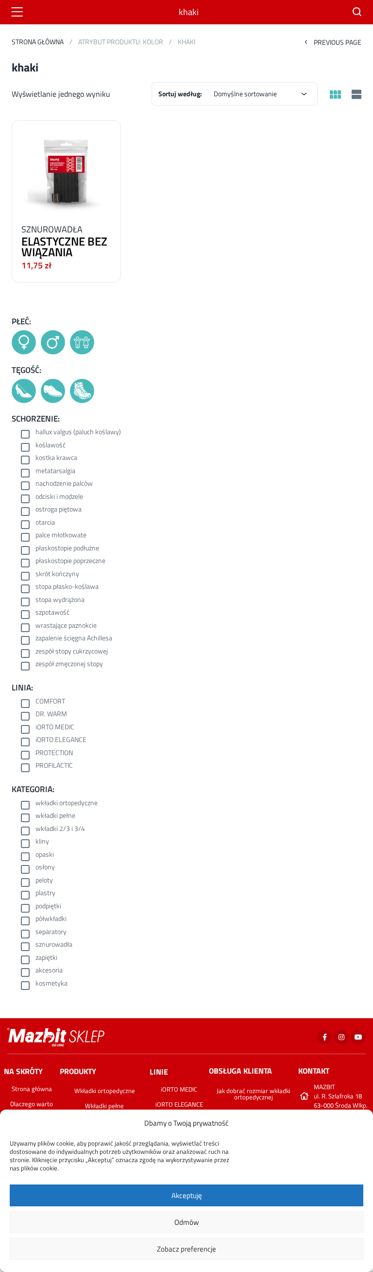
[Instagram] (341, 1037)
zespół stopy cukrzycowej (71, 652)
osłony (45, 868)
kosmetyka (51, 984)
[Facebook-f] (324, 1037)
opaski (44, 855)
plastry (45, 893)
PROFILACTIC (54, 766)
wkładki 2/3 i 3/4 (60, 829)
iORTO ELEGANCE (60, 740)
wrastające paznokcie (66, 626)
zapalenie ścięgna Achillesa (73, 639)
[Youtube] (358, 1037)
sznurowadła (53, 945)
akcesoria (49, 971)
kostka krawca (56, 458)
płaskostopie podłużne (67, 549)
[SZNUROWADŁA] (66, 169)
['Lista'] (355, 95)
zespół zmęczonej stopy (69, 664)
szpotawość (52, 613)
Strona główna (38, 41)
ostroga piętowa (58, 510)
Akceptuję (186, 1195)
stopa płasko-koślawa (67, 587)
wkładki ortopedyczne (66, 803)
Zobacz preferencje (186, 1248)
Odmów (186, 1222)
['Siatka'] (335, 95)
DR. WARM (51, 714)
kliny (42, 842)
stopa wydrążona (60, 600)
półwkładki (51, 919)
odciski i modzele (59, 497)
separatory (51, 932)
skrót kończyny (57, 574)
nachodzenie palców (64, 484)
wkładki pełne (55, 816)
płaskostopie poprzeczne (70, 561)
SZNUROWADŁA (52, 229)
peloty (44, 881)
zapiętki (46, 958)
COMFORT (50, 702)
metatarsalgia (55, 471)
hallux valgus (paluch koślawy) (78, 432)
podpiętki (48, 906)
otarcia (45, 523)
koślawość (50, 446)
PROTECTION (54, 753)
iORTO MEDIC (54, 728)
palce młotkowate (60, 535)
